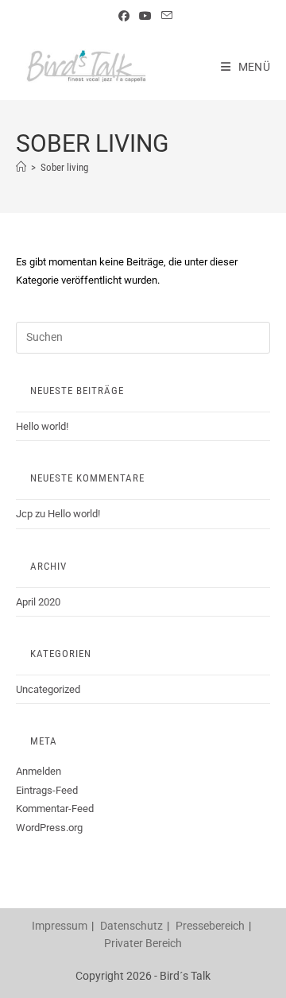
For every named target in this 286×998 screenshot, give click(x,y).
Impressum (59, 925)
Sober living (64, 167)
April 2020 (38, 602)
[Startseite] (21, 167)
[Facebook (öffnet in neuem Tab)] (124, 16)
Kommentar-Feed (55, 808)
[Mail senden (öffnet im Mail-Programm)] (164, 16)
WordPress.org (49, 828)
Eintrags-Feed (47, 790)
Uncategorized (48, 689)
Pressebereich (210, 925)
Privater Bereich (143, 943)
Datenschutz (131, 925)
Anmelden (38, 771)
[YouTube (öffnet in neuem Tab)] (145, 16)
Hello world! (42, 426)
